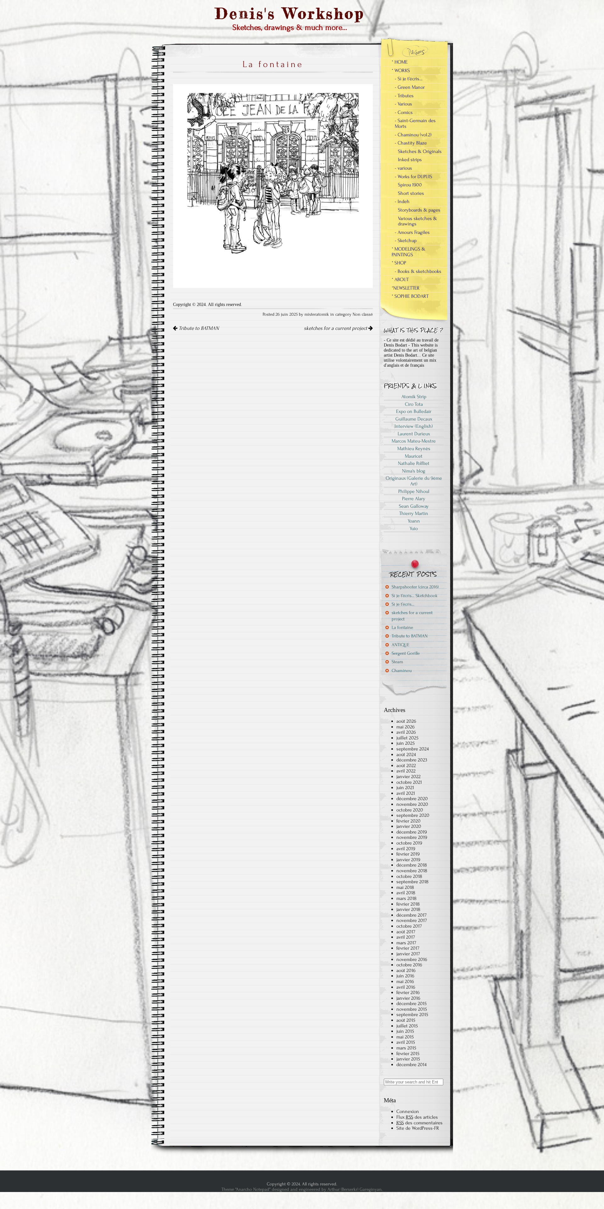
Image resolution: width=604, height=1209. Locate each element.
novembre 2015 (411, 1009)
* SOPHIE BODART (410, 296)
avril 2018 (405, 892)
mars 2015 (406, 1048)
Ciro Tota (414, 404)
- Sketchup (406, 240)
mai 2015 (405, 1037)
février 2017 (407, 948)
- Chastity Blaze (411, 143)
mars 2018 (406, 898)
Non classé (363, 314)
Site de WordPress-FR (417, 1128)
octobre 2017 (409, 926)
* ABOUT (400, 279)
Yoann (414, 521)
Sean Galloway (414, 506)
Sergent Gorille (406, 653)
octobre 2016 (409, 965)
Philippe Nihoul (413, 491)
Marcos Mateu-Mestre (414, 441)
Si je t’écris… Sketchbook (415, 595)
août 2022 (406, 765)
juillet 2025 (407, 738)
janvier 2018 (408, 909)
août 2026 (406, 721)
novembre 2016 (411, 959)
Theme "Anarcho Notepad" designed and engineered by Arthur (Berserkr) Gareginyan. (302, 1189)
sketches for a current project (336, 328)
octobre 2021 (409, 782)
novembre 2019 (411, 837)
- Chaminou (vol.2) (413, 135)
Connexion (407, 1111)
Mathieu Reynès (413, 448)
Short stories (411, 193)
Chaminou (402, 670)
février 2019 (408, 854)
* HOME (400, 62)
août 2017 (405, 932)
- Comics (404, 112)
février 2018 (408, 904)
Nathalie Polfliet (413, 463)
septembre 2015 (412, 1014)
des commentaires (419, 1123)
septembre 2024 (412, 749)
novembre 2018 (411, 870)
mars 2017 (406, 943)
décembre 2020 (412, 798)
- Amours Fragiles (412, 232)
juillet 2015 (407, 1026)
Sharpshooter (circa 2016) (415, 587)
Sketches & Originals (420, 151)
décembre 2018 (411, 865)
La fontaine (402, 627)
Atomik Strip (413, 396)
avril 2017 (405, 937)
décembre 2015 (411, 1003)
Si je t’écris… (403, 604)
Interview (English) (413, 426)
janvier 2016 (408, 998)
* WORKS (401, 70)
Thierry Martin (413, 513)
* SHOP (399, 263)
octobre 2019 (409, 843)
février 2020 (408, 821)
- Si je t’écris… (408, 79)
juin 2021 (405, 787)
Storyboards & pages (419, 210)
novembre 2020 (412, 804)
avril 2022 (406, 771)
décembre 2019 (411, 832)
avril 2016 (405, 987)
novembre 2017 (411, 920)
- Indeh (402, 201)
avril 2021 (405, 793)
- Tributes (404, 96)
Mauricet (413, 456)
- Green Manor (410, 87)
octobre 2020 (409, 810)
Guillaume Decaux (413, 419)
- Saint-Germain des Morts (415, 123)
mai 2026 (405, 727)
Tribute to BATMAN (198, 328)
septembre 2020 (412, 815)
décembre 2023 (411, 760)
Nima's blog (413, 471)
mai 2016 (405, 981)
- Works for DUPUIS (413, 176)
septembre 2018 (412, 881)
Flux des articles (417, 1117)
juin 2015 (405, 1031)
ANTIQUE (400, 644)
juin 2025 (405, 743)
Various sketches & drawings (417, 221)
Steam (397, 661)
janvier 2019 (408, 859)
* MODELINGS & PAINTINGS (408, 251)
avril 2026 (406, 732)
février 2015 (407, 1053)
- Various (403, 104)
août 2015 (405, 1020)
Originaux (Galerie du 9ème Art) (414, 481)
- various (403, 168)
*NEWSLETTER (406, 288)
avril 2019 (405, 848)
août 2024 (406, 754)
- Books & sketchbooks (418, 271)
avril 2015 (405, 1042)
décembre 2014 (411, 1064)
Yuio (414, 528)
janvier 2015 (408, 1059)
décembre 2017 (411, 915)
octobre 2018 (409, 876)
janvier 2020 (408, 826)
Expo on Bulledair (413, 411)
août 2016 (406, 970)
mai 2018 (405, 887)
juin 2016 (405, 976)
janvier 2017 (408, 954)
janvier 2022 (408, 776)
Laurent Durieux (414, 434)
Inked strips (410, 159)
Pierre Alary (413, 498)
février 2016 (408, 992)
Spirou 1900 (410, 185)
